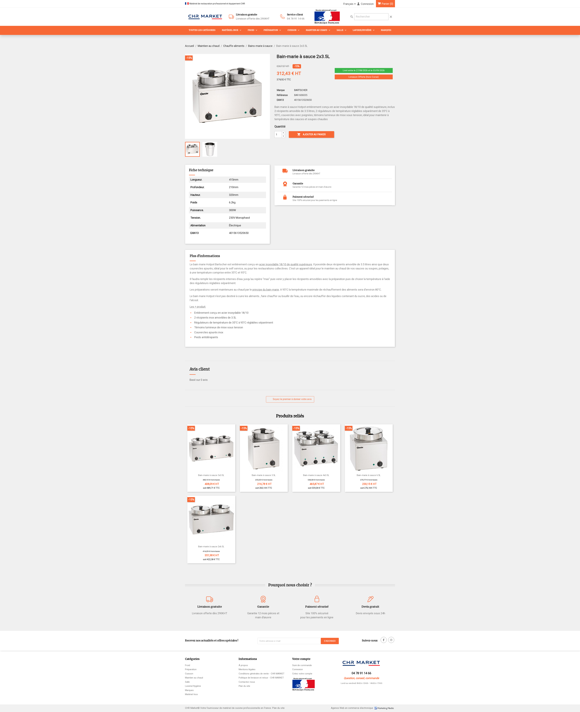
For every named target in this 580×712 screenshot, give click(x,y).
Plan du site (244, 686)
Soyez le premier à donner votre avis (292, 399)
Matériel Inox (230, 30)
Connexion (297, 669)
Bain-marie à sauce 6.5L (369, 475)
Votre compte (301, 659)
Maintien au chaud (316, 30)
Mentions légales (247, 669)
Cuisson (291, 30)
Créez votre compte (302, 673)
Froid (251, 30)
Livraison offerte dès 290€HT (252, 16)
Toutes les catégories (202, 30)
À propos (243, 665)
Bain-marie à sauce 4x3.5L (316, 475)
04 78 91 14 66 (295, 18)
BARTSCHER (300, 90)
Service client (295, 14)
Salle (340, 30)
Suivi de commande (302, 665)
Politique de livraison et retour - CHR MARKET (261, 677)
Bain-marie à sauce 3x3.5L (211, 475)
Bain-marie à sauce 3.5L (264, 475)
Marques (386, 30)
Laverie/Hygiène (362, 30)
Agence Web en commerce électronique (352, 708)
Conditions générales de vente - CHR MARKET (261, 673)
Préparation (271, 30)
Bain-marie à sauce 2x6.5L (211, 546)
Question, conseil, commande (361, 678)
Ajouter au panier (311, 134)
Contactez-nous (247, 682)
